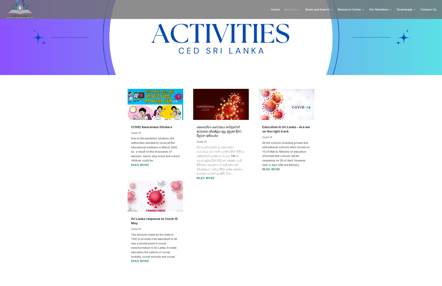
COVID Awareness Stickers (151, 127)
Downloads (404, 9)
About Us (290, 9)
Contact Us (428, 9)
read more (140, 165)
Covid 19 (136, 133)
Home (275, 9)
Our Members (379, 9)
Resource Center (349, 9)
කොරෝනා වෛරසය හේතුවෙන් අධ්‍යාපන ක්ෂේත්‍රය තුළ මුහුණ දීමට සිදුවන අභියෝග (219, 131)
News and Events (317, 9)
